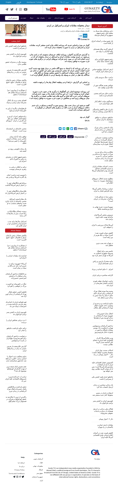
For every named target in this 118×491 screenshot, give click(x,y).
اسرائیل (62, 136)
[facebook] (16, 9)
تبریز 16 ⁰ (64, 2)
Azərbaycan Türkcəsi (34, 2)
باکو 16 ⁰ (76, 2)
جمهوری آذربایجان (59, 18)
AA (85, 35)
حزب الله (52, 136)
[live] (69, 9)
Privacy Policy (19, 470)
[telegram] (7, 9)
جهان (80, 18)
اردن (43, 136)
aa (80, 35)
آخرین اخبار (88, 18)
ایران (49, 18)
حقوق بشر (23, 18)
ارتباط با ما (99, 2)
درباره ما (109, 2)
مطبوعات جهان (41, 18)
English (8, 2)
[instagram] (20, 9)
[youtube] (51, 9)
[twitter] (12, 9)
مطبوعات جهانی (38, 466)
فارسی (19, 2)
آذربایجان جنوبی (71, 18)
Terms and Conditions (17, 473)
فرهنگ (31, 18)
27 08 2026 (88, 2)
